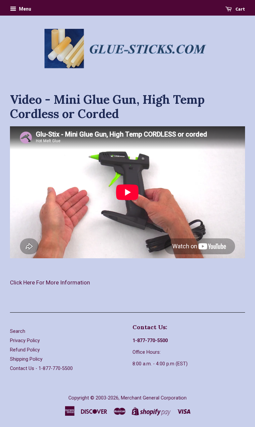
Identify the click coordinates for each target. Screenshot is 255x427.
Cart (239, 9)
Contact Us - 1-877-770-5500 (41, 368)
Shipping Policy (26, 359)
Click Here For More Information (50, 282)
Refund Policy (25, 350)
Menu (24, 9)
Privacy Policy (25, 340)
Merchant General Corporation (154, 398)
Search (17, 331)
